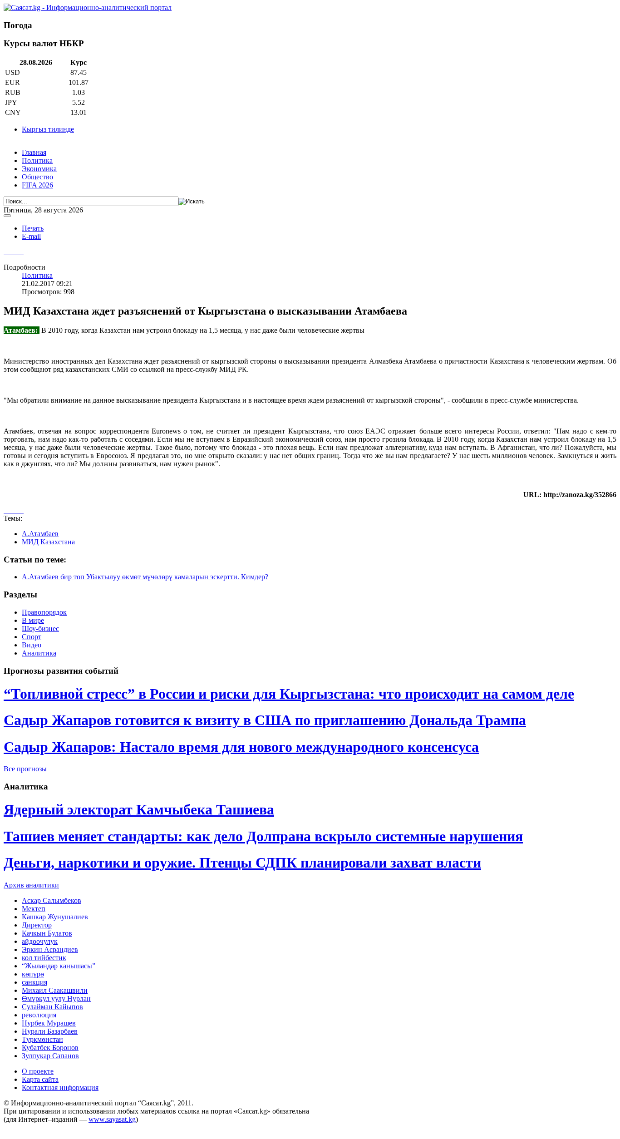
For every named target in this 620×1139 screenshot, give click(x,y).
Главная (34, 152)
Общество (37, 177)
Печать (33, 228)
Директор (37, 925)
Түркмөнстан (42, 1039)
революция (39, 1015)
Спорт (31, 637)
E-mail (31, 236)
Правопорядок (44, 612)
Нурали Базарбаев (50, 1031)
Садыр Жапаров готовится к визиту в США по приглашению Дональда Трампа (265, 720)
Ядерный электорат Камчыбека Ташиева (139, 809)
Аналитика (39, 653)
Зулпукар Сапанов (50, 1056)
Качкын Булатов (47, 933)
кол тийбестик (44, 957)
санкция (34, 982)
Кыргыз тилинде (48, 129)
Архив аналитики (31, 885)
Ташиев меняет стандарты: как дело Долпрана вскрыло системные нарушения (263, 836)
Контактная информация (60, 1087)
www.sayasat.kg (112, 1119)
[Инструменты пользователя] (7, 215)
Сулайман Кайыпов (52, 1007)
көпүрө (33, 974)
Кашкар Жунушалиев (55, 917)
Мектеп (33, 908)
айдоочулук (40, 941)
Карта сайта (40, 1079)
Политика (37, 160)
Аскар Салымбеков (51, 900)
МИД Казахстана (48, 542)
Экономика (39, 169)
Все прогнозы (25, 769)
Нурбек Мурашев (49, 1023)
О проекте (38, 1071)
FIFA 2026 (37, 185)
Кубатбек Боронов (50, 1047)
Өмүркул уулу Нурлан (56, 998)
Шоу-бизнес (40, 628)
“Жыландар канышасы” (58, 966)
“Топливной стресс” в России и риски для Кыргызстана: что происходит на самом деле (289, 693)
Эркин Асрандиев (50, 949)
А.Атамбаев (40, 533)
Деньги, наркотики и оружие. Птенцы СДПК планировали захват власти (242, 862)
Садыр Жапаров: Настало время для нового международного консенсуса (241, 747)
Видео (31, 645)
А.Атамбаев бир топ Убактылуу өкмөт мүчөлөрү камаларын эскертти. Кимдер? (145, 577)
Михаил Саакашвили (55, 990)
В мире (33, 620)
